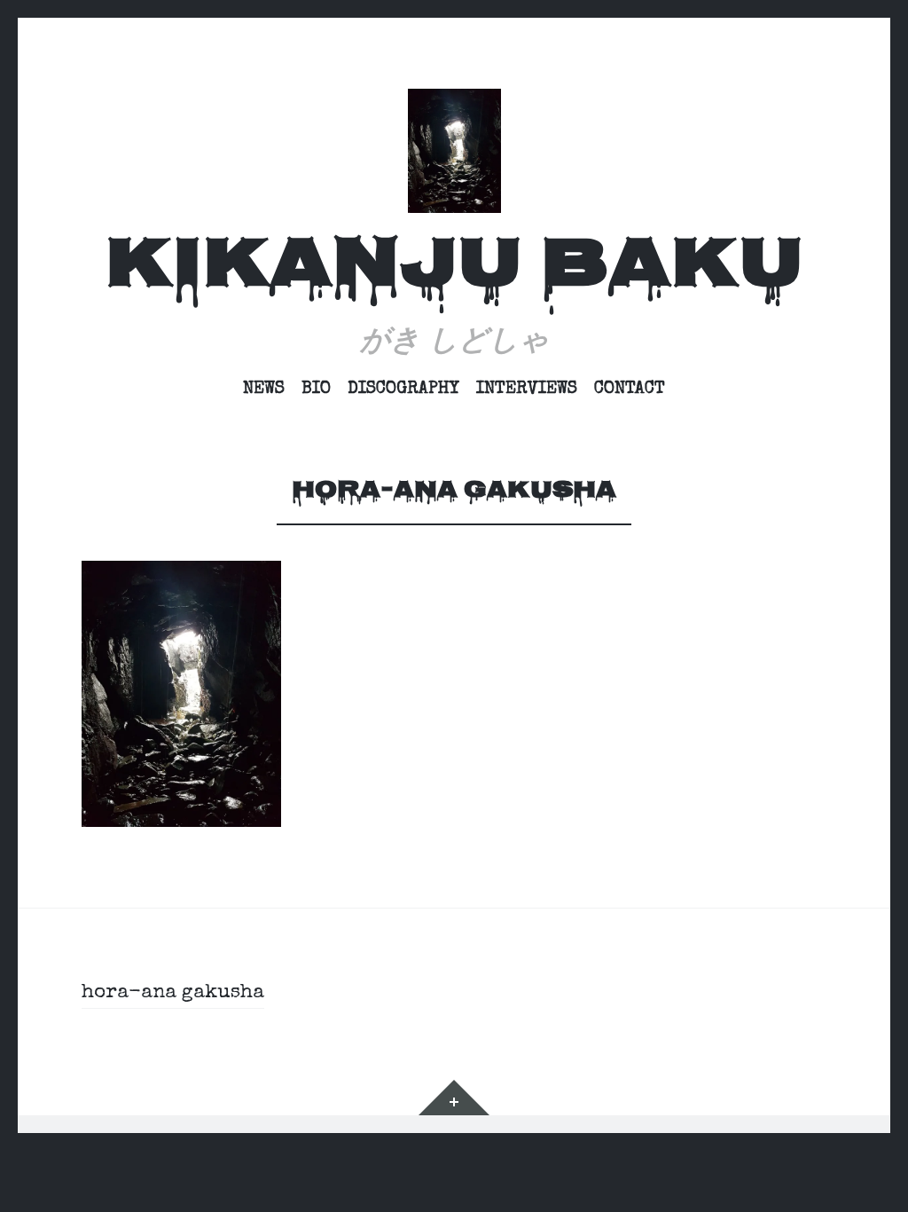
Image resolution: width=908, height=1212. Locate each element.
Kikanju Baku (454, 269)
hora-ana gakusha (173, 993)
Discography (403, 389)
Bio (316, 389)
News (264, 389)
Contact (629, 389)
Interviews (526, 389)
